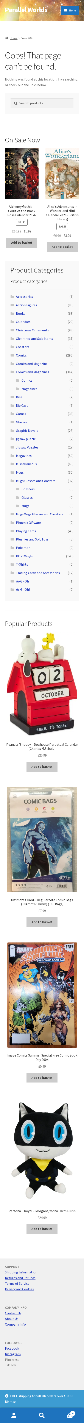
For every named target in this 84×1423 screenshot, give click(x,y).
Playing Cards (26, 531)
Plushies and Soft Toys (32, 539)
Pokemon (23, 547)
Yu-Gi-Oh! (23, 589)
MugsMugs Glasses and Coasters (39, 514)
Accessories (24, 296)
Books (20, 313)
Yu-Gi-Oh (22, 581)
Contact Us (13, 1313)
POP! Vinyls (24, 556)
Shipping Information (21, 1272)
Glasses (21, 422)
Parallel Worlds (26, 9)
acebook (12, 1348)
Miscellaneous (26, 464)
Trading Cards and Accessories (38, 573)
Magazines (29, 389)
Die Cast (22, 405)
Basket (64, 1412)
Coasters (22, 347)
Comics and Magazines (32, 372)
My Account (14, 1415)
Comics (21, 355)
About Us (11, 1319)
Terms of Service (17, 1283)
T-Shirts (22, 564)
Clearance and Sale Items (34, 338)
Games (21, 413)
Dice (19, 397)
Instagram (13, 1354)
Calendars (23, 321)
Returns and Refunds (20, 1278)
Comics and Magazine (32, 363)
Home (13, 38)
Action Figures (26, 305)
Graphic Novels (27, 430)
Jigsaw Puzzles (27, 447)
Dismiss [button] (10, 1401)
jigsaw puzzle (26, 439)
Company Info (15, 1324)
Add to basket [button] (21, 242)
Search (42, 1415)
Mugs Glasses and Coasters (35, 481)
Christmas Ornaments (32, 330)
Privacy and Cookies (19, 1289)
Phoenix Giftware (28, 522)
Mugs (20, 472)
